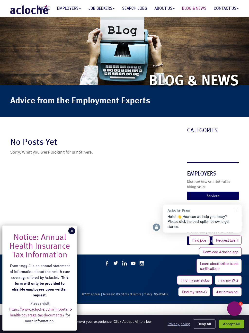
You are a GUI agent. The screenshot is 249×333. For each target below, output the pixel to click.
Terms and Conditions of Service (122, 294)
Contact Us (225, 8)
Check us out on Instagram (142, 263)
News (192, 150)
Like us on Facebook (107, 263)
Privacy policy (179, 324)
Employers (68, 8)
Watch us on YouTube (133, 263)
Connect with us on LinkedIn (124, 263)
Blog (191, 140)
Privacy (147, 294)
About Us (163, 8)
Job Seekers (100, 8)
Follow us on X (116, 263)
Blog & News (194, 8)
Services (213, 195)
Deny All (204, 324)
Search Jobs (134, 8)
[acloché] (29, 9)
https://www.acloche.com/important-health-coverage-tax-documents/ (40, 312)
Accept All (231, 324)
